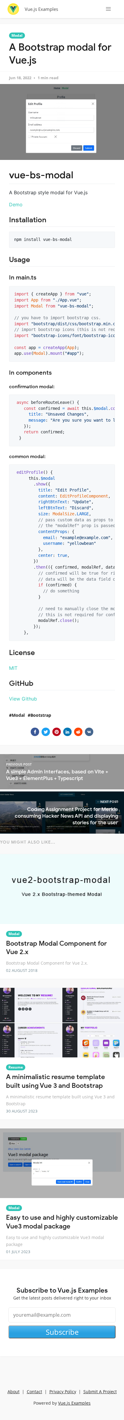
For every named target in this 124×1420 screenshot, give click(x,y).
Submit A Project (100, 1391)
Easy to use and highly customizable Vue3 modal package (62, 1221)
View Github (23, 699)
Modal (17, 35)
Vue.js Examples (41, 9)
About (14, 1391)
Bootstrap (40, 715)
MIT (13, 668)
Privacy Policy (62, 1391)
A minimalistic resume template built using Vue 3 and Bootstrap (55, 1081)
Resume (15, 1067)
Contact (34, 1391)
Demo (16, 204)
